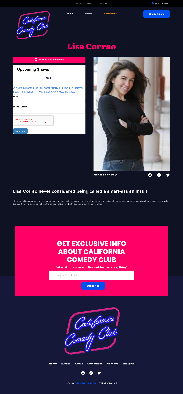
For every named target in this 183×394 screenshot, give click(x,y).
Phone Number (20, 107)
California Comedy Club (85, 383)
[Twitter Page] (168, 175)
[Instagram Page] (159, 175)
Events (88, 13)
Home (69, 13)
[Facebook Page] (150, 175)
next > (49, 77)
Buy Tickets (158, 13)
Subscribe (93, 285)
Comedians (110, 13)
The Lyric (103, 3)
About (78, 3)
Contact (90, 3)
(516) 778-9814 (161, 3)
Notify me (20, 131)
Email (15, 96)
